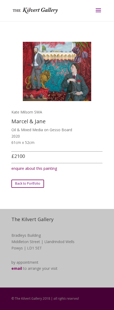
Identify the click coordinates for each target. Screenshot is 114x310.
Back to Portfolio (27, 183)
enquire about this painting (34, 168)
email (16, 268)
